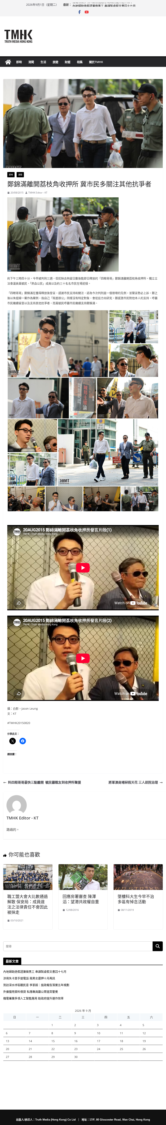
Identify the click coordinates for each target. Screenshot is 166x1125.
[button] (57, 343)
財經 (67, 62)
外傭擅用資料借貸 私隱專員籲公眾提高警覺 (30, 991)
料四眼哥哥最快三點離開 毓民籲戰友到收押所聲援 (44, 782)
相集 (80, 62)
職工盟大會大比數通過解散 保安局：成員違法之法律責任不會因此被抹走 (27, 904)
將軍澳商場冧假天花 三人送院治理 (133, 782)
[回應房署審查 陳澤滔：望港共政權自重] (83, 867)
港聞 (31, 62)
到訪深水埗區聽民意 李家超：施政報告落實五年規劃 (36, 985)
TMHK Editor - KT (37, 192)
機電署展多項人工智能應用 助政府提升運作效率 (102, 4)
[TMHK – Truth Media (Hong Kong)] (8, 62)
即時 (19, 62)
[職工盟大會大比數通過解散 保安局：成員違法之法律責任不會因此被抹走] (27, 867)
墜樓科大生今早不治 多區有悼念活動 (136, 899)
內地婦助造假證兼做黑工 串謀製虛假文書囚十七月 (34, 971)
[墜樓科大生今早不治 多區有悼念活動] (138, 867)
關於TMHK (96, 62)
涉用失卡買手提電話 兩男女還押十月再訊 (29, 978)
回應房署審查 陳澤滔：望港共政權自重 (81, 899)
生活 (43, 62)
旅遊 (55, 62)
